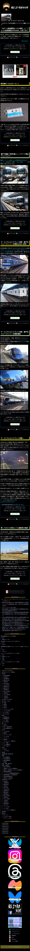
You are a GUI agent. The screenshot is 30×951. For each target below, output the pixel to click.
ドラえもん (4, 713)
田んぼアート (5, 701)
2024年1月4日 (12, 429)
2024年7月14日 (12, 233)
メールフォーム (15, 931)
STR (3, 637)
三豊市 (5, 697)
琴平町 (5, 681)
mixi (13, 937)
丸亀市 (5, 693)
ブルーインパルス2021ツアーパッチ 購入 (10, 661)
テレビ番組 (6, 744)
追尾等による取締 (8, 778)
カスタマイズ (7, 816)
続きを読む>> (25, 41)
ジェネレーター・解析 (9, 741)
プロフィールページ (16, 929)
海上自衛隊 (6, 758)
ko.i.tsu (3, 644)
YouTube (14, 939)
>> (22, 591)
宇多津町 (6, 678)
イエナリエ (6, 710)
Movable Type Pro (17, 946)
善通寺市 (6, 686)
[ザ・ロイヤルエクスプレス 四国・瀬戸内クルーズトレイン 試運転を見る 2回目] (14, 273)
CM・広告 (6, 746)
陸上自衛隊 (6, 757)
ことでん (6, 750)
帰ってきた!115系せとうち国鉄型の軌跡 (14, 528)
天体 (5, 705)
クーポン (6, 736)
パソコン (6, 806)
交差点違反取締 (7, 776)
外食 (5, 725)
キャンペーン (7, 734)
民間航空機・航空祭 (6, 754)
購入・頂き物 (7, 726)
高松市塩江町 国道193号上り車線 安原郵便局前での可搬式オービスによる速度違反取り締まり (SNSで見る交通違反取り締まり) (15, 604)
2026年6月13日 (12, 57)
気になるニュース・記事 (7, 672)
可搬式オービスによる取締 (10, 768)
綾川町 (5, 677)
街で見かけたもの (6, 699)
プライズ (4, 712)
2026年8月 (4, 823)
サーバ (5, 808)
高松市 (5, 688)
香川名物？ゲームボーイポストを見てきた (10, 641)
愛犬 (3, 813)
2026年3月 (4, 831)
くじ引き (6, 731)
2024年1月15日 (12, 323)
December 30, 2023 (18, 504)
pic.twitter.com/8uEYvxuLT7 (7, 501)
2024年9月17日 (12, 145)
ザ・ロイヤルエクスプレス (20, 339)
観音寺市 (6, 680)
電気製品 (6, 717)
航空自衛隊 (6, 760)
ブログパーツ (7, 818)
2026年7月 (4, 825)
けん (3, 665)
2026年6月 (4, 826)
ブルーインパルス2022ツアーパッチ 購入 (10, 653)
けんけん (4, 651)
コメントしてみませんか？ (24, 57)
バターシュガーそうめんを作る (9, 607)
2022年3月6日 (12, 584)
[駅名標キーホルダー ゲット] (14, 121)
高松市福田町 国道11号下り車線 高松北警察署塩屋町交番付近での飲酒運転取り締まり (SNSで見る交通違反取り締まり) (15, 614)
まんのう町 (6, 694)
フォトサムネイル (16, 933)
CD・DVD (4, 721)
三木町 (5, 696)
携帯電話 (6, 718)
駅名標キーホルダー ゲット (10, 83)
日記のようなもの (6, 670)
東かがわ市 (6, 691)
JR (4, 749)
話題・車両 (6, 766)
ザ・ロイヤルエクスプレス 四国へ (12, 438)
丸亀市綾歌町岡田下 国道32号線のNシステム (12, 630)
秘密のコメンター (6, 639)
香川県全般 (6, 675)
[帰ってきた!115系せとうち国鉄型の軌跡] (14, 560)
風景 (5, 704)
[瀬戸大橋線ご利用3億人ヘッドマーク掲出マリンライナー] (14, 183)
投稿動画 (14, 935)
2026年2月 (4, 833)
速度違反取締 (7, 771)
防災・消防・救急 (6, 763)
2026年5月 (4, 828)
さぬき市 (6, 685)
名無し (3, 659)
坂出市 (5, 683)
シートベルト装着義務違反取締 (11, 773)
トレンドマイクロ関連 (9, 810)
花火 (5, 707)
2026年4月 (4, 830)
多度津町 (6, 689)
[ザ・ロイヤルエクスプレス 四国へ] (14, 469)
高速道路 (6, 803)
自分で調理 (6, 728)
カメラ (5, 720)
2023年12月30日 (12, 519)
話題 (5, 739)
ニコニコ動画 (15, 941)
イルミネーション (8, 709)
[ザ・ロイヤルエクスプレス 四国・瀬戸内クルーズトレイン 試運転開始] (14, 363)
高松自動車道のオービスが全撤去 (8, 636)
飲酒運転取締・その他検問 (10, 774)
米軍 (5, 762)
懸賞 (5, 733)
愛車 (3, 811)
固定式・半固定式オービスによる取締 (12, 770)
